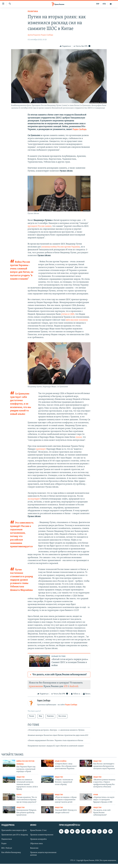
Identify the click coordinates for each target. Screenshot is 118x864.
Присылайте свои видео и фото (14, 830)
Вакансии (34, 848)
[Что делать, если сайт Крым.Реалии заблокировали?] (86, 809)
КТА (104, 4)
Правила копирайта (38, 839)
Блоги (18, 795)
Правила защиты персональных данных (43, 854)
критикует (41, 449)
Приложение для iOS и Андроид (14, 835)
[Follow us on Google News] (83, 831)
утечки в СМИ (67, 314)
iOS (66, 686)
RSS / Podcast (6, 848)
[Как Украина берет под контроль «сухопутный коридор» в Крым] (9, 763)
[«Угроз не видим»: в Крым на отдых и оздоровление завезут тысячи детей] (47, 796)
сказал (79, 437)
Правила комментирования (41, 835)
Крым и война (60, 761)
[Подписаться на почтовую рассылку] (110, 831)
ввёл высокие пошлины (77, 320)
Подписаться (6, 839)
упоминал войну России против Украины (60, 247)
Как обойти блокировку (11, 852)
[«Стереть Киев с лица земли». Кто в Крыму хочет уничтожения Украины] (47, 763)
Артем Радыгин (34, 35)
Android (73, 686)
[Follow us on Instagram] (77, 831)
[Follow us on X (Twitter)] (66, 831)
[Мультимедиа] (110, 4)
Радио (3, 844)
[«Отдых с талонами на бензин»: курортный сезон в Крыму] (47, 779)
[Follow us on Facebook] (61, 831)
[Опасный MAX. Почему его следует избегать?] (47, 809)
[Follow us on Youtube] (72, 831)
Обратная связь (36, 844)
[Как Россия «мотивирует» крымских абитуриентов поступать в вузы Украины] (86, 763)
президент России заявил (39, 226)
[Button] (65, 46)
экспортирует (34, 499)
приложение (36, 686)
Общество (97, 761)
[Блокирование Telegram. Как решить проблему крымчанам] (9, 809)
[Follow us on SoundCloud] (94, 831)
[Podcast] (105, 831)
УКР (97, 4)
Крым (95, 795)
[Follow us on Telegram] (88, 831)
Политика (33, 12)
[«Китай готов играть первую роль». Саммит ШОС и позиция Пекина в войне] (39, 661)
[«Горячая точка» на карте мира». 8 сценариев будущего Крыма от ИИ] (86, 796)
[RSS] (99, 831)
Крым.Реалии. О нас (38, 830)
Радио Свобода (47, 35)
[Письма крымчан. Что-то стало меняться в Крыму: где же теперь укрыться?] (9, 796)
